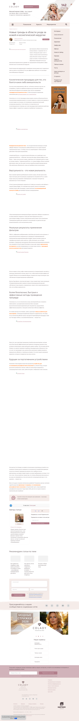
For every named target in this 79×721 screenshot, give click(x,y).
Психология (27, 24)
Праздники (37, 661)
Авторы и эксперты (32, 703)
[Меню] (13, 24)
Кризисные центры (51, 689)
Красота (39, 24)
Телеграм (32, 505)
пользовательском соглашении (35, 597)
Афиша (56, 48)
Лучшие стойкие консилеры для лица (42, 565)
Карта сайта (50, 691)
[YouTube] (62, 605)
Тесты (56, 68)
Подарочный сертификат (58, 80)
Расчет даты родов (39, 648)
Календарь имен (38, 657)
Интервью (57, 31)
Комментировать (18, 595)
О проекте (57, 76)
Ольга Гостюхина (18, 38)
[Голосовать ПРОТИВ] (38, 511)
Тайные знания (58, 64)
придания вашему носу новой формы (27, 94)
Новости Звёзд (58, 52)
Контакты (15, 703)
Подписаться (45, 39)
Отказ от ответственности (53, 685)
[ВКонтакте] (46, 605)
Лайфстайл (57, 45)
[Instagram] (57, 605)
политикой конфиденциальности (35, 594)
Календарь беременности (38, 643)
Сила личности (58, 34)
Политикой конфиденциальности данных (49, 675)
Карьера (56, 56)
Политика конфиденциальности (54, 683)
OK (15, 718)
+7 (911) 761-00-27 (28, 715)
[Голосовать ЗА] (35, 510)
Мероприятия (51, 24)
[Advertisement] (29, 119)
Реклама (41, 703)
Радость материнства (58, 60)
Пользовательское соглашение (54, 681)
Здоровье (57, 41)
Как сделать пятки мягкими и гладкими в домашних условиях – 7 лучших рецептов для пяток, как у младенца (29, 569)
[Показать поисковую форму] (66, 24)
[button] (36, 636)
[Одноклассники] (51, 605)
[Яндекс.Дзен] (68, 605)
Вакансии (23, 703)
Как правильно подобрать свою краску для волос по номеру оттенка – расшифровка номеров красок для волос (15, 568)
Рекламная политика (52, 687)
